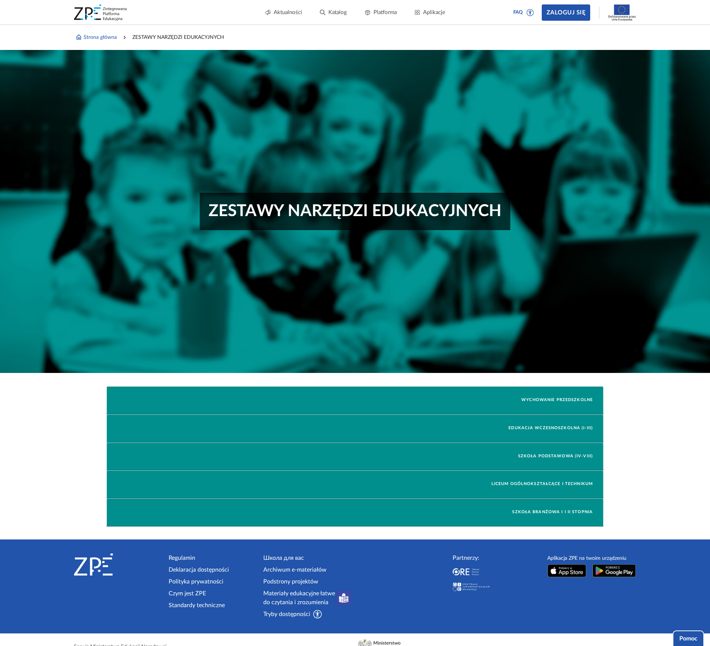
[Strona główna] (118, 565)
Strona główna (100, 37)
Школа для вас (283, 558)
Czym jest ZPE (187, 593)
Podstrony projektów (290, 582)
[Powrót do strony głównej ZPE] (100, 12)
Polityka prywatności (196, 582)
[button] (530, 12)
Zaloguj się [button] (566, 13)
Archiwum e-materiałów (295, 570)
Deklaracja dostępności (199, 570)
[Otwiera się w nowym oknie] (566, 570)
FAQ (518, 12)
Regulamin (182, 558)
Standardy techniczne (197, 605)
